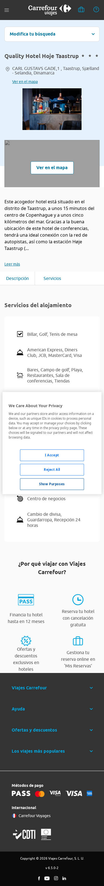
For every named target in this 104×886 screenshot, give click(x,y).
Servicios (52, 278)
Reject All (52, 469)
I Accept (52, 455)
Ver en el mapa (25, 81)
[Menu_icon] (6, 10)
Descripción (17, 278)
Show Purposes (52, 484)
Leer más (12, 264)
